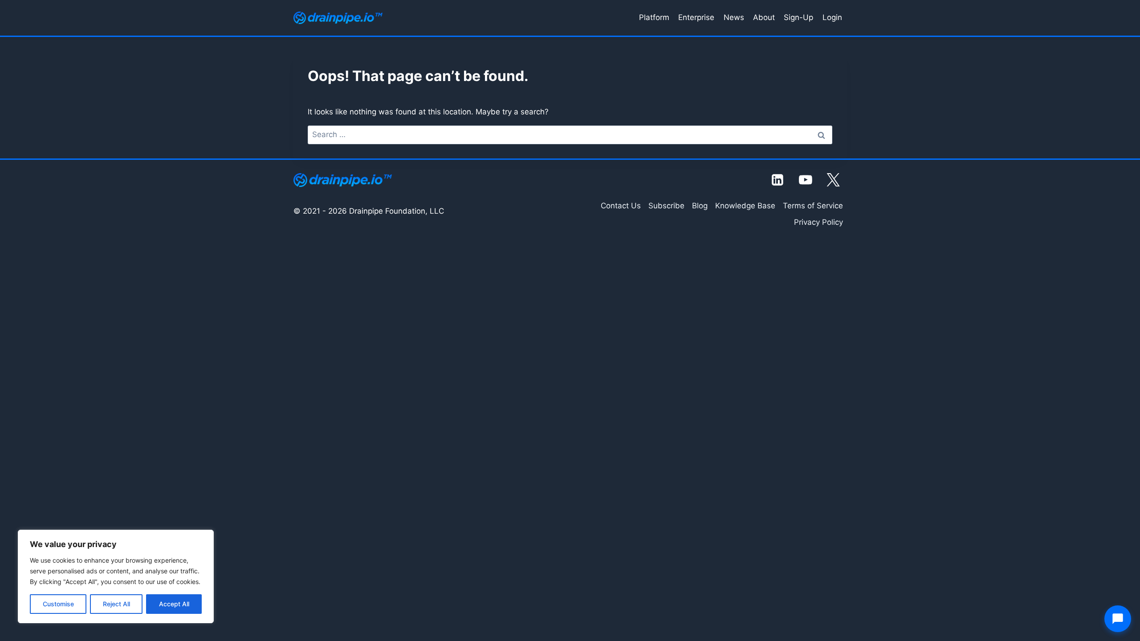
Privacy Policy (818, 222)
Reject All (116, 604)
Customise (58, 604)
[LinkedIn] (778, 179)
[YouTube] (805, 179)
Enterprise (696, 17)
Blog (700, 205)
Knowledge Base (745, 205)
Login (832, 17)
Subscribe (666, 205)
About (764, 17)
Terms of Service (813, 205)
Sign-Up (798, 17)
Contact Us (621, 205)
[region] (116, 576)
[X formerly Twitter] (833, 179)
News (734, 17)
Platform (654, 17)
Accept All (174, 604)
